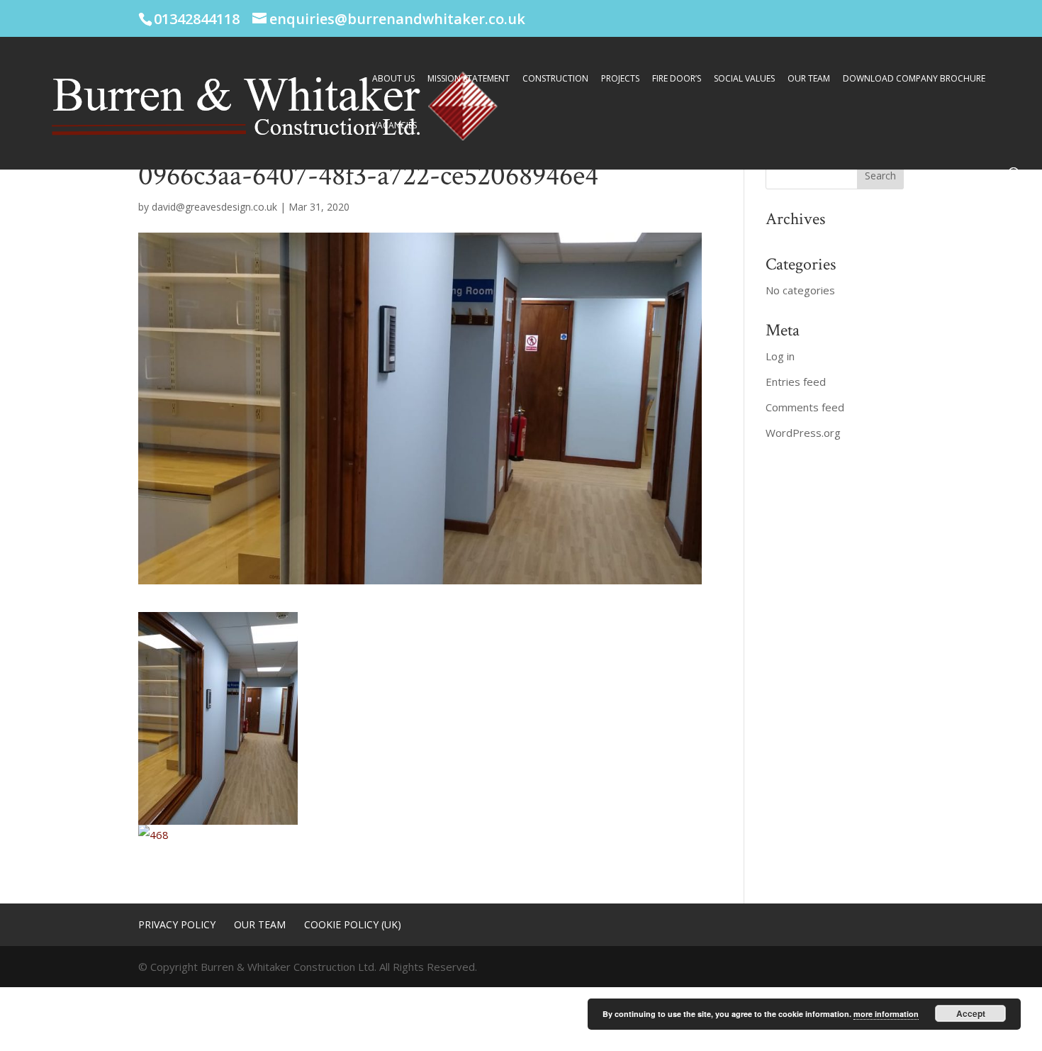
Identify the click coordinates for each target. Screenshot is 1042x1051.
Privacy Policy (176, 924)
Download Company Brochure (914, 79)
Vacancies (394, 126)
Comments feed (805, 407)
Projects (620, 79)
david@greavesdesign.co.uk (214, 206)
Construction (555, 79)
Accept (970, 1013)
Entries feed (796, 381)
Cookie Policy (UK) (352, 924)
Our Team (809, 79)
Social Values (744, 79)
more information (886, 1013)
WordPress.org (803, 433)
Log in (780, 356)
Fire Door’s (676, 79)
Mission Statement (468, 79)
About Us (393, 79)
